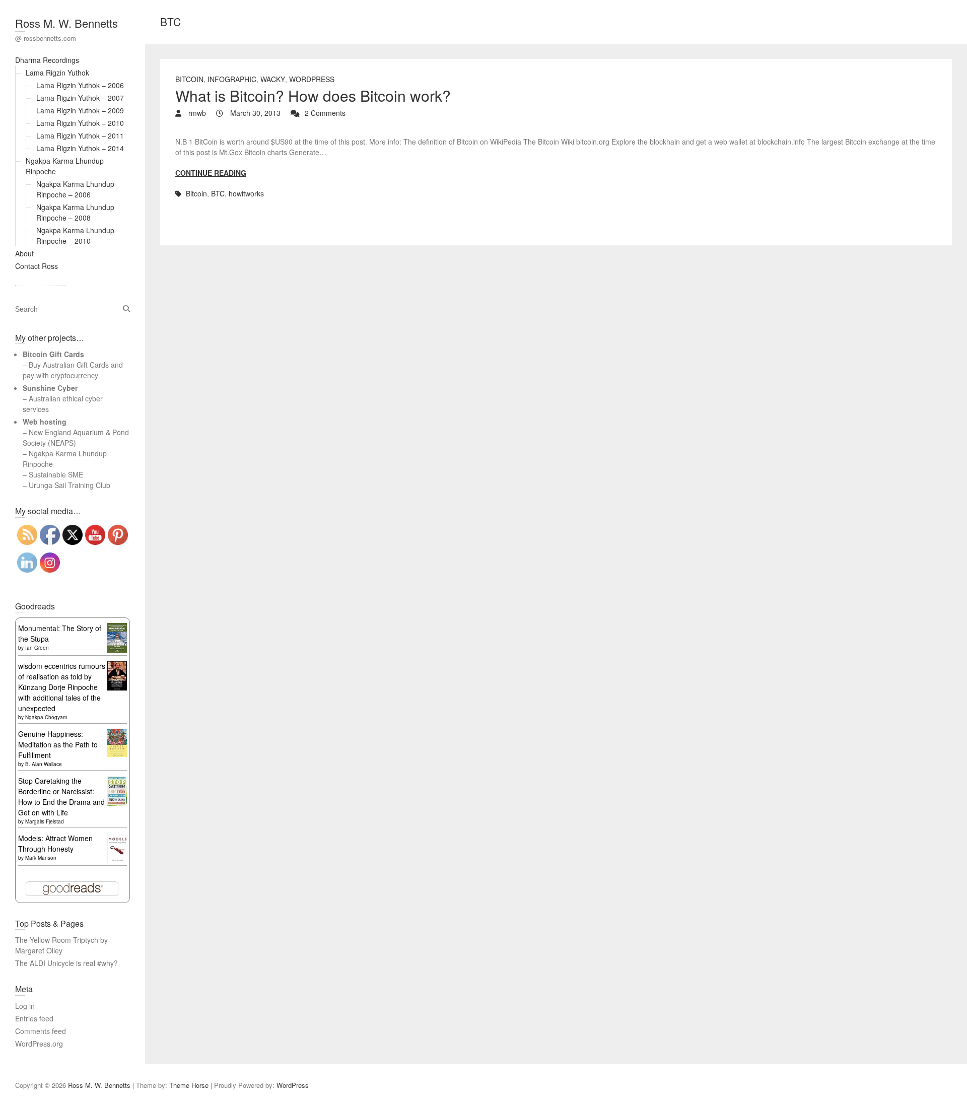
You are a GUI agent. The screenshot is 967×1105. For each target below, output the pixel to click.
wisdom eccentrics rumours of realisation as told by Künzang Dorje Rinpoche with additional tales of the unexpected (61, 687)
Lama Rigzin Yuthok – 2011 (80, 135)
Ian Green (37, 647)
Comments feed (40, 1031)
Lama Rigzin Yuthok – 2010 (80, 123)
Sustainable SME (56, 474)
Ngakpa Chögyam (46, 717)
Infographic (232, 79)
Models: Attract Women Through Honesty (55, 843)
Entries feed (34, 1018)
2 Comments (325, 113)
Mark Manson (40, 857)
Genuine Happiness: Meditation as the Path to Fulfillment (58, 744)
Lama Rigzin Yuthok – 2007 (80, 98)
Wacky (272, 79)
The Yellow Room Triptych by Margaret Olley (61, 945)
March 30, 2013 (254, 113)
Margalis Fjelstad (44, 821)
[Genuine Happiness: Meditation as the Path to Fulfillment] (117, 734)
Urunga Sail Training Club (69, 485)
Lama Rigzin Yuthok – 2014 (80, 148)
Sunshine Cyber (50, 388)
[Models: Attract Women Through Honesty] (117, 838)
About (24, 253)
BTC (218, 193)
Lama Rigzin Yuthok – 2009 (80, 110)
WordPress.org (39, 1044)
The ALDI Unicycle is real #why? (66, 963)
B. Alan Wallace (43, 764)
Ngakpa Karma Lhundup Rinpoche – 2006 (75, 189)
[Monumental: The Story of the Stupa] (117, 628)
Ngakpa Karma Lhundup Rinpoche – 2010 (75, 235)
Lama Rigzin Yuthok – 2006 (80, 85)
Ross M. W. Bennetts (66, 23)
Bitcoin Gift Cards (53, 354)
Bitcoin (189, 79)
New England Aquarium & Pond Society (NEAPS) (76, 437)
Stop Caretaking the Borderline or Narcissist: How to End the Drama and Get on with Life (61, 796)
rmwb (196, 113)
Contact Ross (36, 266)
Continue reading (210, 173)
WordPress (311, 79)
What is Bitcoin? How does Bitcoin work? (313, 95)
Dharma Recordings (47, 60)
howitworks (246, 193)
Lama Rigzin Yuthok (57, 72)
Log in (25, 1006)
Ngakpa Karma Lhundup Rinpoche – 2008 (75, 212)
